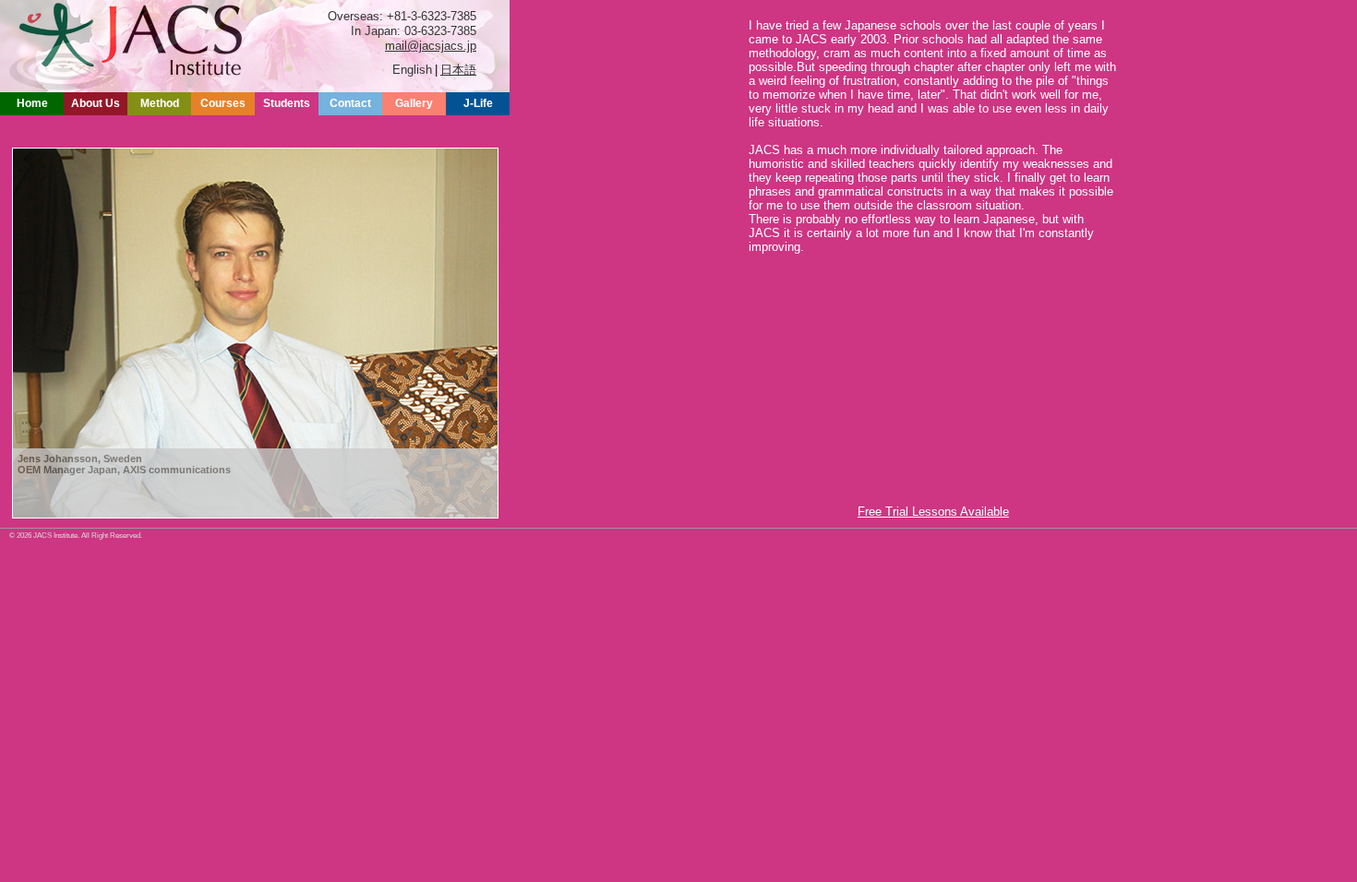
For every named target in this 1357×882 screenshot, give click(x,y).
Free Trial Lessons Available (933, 511)
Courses (223, 103)
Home (32, 103)
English (412, 70)
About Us (95, 103)
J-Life (478, 103)
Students (286, 103)
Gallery (414, 103)
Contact (350, 103)
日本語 (458, 70)
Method (159, 103)
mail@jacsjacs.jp (430, 46)
